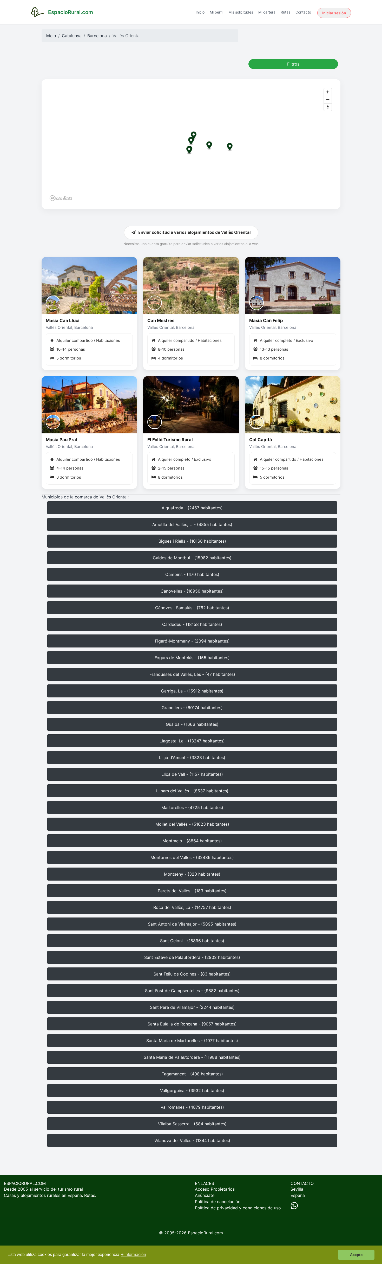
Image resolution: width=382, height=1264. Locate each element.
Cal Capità (260, 439)
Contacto (303, 12)
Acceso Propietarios (215, 1189)
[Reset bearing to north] (328, 107)
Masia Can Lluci (63, 320)
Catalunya (72, 35)
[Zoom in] (328, 92)
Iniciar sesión (334, 13)
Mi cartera (266, 12)
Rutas (285, 12)
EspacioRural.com (205, 1232)
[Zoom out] (328, 99)
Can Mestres (160, 320)
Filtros (293, 64)
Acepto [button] (356, 1255)
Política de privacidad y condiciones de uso (238, 1207)
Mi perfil (216, 12)
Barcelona (97, 35)
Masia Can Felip (266, 320)
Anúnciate (204, 1195)
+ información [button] (133, 1254)
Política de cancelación (217, 1201)
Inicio (200, 12)
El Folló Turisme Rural (170, 439)
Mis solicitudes (240, 12)
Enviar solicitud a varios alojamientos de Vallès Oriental (194, 232)
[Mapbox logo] (60, 198)
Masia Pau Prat (62, 439)
